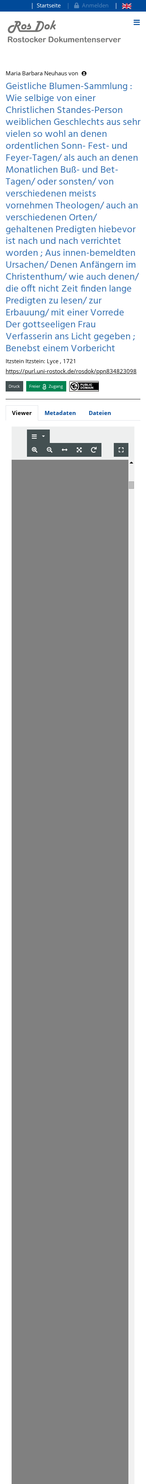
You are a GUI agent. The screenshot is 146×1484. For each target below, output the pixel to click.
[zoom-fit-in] (79, 450)
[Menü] (136, 22)
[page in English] (123, 5)
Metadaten (60, 412)
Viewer (22, 412)
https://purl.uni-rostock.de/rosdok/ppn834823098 (71, 371)
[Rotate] (93, 450)
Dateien (100, 412)
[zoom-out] (49, 450)
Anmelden (94, 5)
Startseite (49, 5)
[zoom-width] (64, 450)
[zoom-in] (34, 450)
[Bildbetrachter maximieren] (121, 450)
